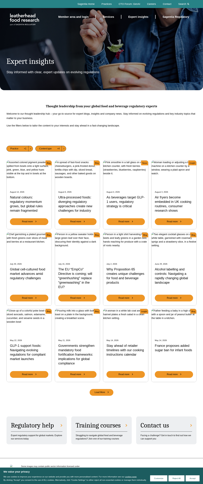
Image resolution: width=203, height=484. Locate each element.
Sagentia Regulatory (176, 16)
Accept (193, 478)
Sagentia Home (86, 4)
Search (182, 4)
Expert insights (138, 16)
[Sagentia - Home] (19, 17)
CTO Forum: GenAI (129, 4)
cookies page (131, 477)
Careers (151, 4)
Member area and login (73, 16)
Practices (107, 4)
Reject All (176, 478)
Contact (167, 4)
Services (108, 16)
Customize (158, 478)
